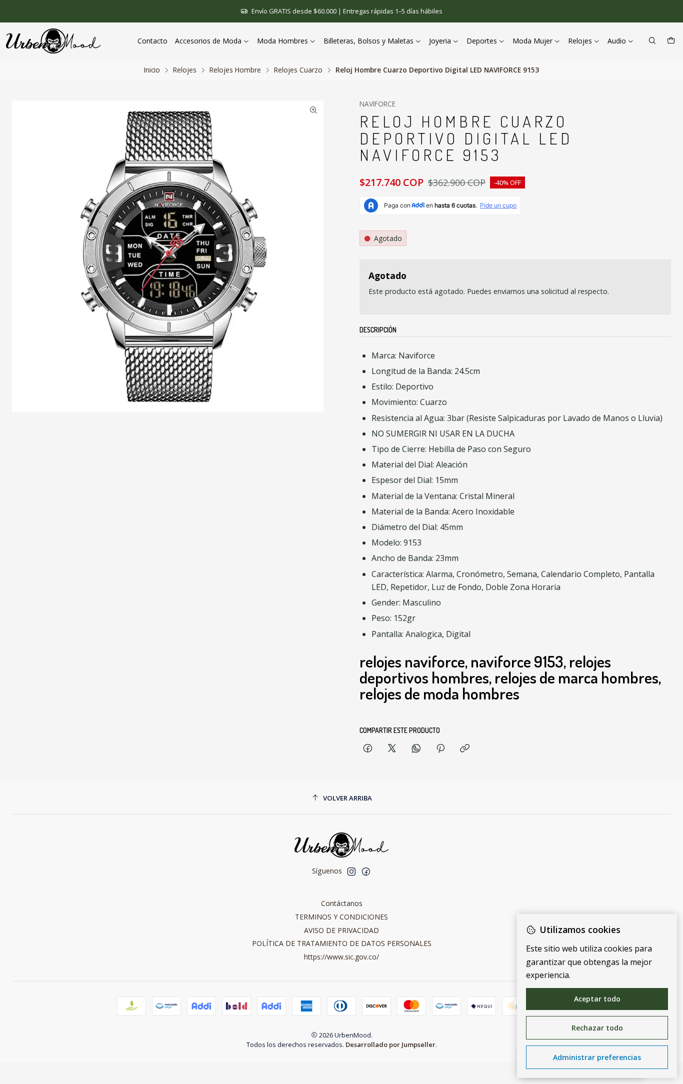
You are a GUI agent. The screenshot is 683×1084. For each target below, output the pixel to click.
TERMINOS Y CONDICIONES (341, 917)
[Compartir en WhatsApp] (416, 749)
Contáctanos (341, 903)
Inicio (152, 70)
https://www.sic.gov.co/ (341, 957)
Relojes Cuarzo (298, 70)
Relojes (184, 70)
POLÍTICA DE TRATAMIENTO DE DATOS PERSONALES (342, 943)
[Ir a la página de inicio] (53, 41)
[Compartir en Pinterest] (440, 749)
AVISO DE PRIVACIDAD (341, 930)
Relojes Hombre (235, 70)
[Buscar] (652, 41)
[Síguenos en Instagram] (351, 871)
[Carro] (671, 41)
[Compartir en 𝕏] (392, 749)
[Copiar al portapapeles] (464, 749)
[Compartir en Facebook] (368, 749)
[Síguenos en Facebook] (366, 871)
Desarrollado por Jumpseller (391, 1044)
